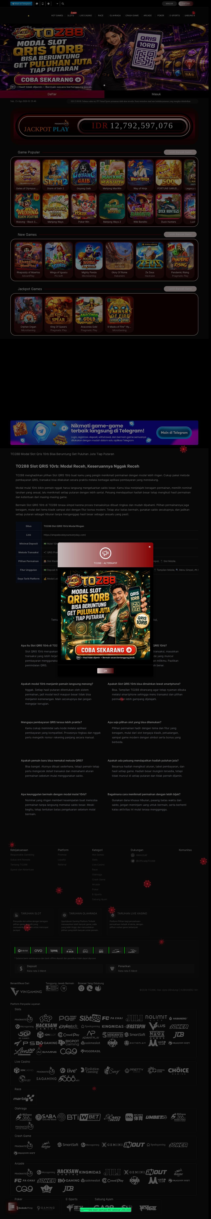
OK (105, 670)
